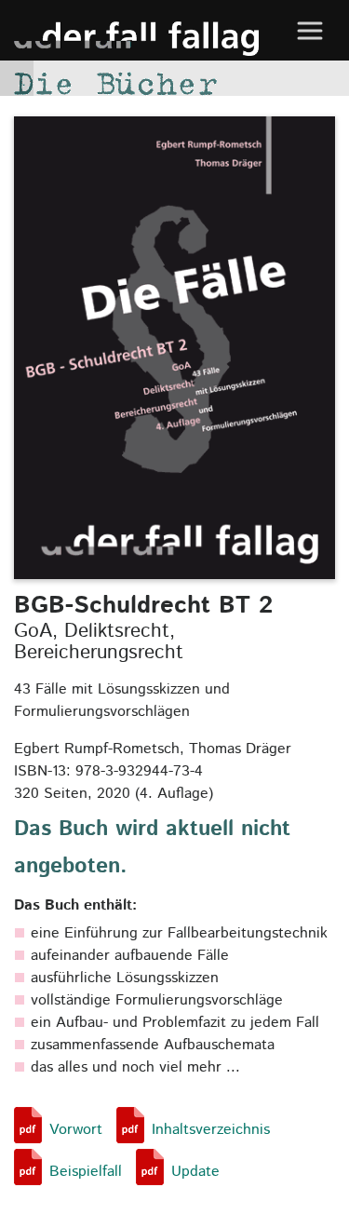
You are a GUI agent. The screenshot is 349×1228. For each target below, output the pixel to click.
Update (195, 1171)
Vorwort (75, 1129)
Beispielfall (85, 1171)
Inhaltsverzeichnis (211, 1129)
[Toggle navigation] (309, 29)
